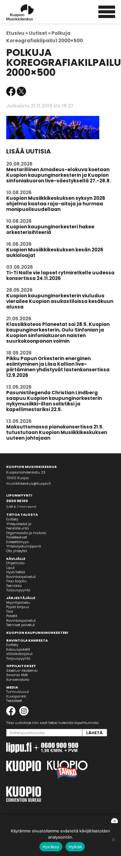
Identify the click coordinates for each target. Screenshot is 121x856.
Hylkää (75, 846)
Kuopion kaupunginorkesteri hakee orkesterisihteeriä (50, 229)
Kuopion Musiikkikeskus (28, 12)
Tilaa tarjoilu (16, 581)
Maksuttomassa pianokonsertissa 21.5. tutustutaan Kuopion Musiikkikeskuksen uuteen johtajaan (56, 432)
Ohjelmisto (15, 563)
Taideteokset (16, 537)
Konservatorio (17, 679)
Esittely (12, 519)
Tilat (9, 611)
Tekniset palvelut (20, 624)
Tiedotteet (14, 700)
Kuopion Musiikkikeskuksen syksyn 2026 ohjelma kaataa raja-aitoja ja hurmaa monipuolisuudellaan (55, 204)
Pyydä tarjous (17, 606)
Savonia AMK (17, 674)
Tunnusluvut (17, 691)
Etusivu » (17, 33)
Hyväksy (51, 846)
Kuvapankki (16, 696)
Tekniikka (14, 585)
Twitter (21, 91)
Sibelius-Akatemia (22, 670)
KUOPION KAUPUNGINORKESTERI (37, 632)
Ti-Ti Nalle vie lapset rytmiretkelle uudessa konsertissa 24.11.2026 (60, 275)
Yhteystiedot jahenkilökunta (18, 526)
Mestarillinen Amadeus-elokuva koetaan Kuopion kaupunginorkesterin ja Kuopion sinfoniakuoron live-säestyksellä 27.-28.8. (58, 175)
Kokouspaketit (18, 649)
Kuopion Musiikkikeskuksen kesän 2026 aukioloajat (54, 252)
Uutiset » (40, 33)
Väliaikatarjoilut (19, 653)
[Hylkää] (113, 839)
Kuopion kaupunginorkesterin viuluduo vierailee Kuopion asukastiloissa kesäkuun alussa (59, 301)
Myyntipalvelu (18, 602)
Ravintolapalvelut (21, 576)
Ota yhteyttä (16, 550)
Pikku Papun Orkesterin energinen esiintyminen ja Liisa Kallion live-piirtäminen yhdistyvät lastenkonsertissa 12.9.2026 (58, 366)
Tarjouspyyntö (18, 590)
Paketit (11, 615)
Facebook (11, 91)
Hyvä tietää (15, 572)
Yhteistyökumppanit (23, 546)
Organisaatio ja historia (26, 532)
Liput (10, 567)
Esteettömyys (17, 541)
